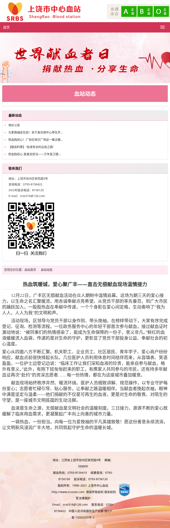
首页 (6, 27)
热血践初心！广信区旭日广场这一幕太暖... (35, 139)
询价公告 (14, 125)
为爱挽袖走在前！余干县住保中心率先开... (35, 132)
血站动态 (46, 270)
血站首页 (30, 270)
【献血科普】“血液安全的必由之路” (31, 147)
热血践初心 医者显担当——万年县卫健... (34, 154)
